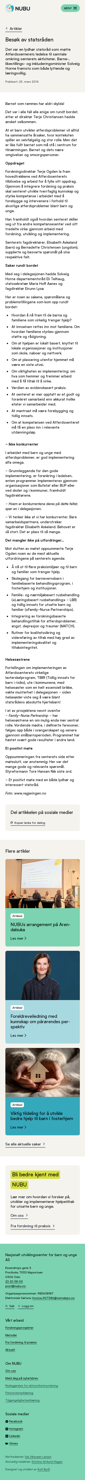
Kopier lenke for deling (29, 822)
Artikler (16, 28)
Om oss (17, 1215)
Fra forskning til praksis (31, 1225)
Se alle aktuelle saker (23, 1143)
